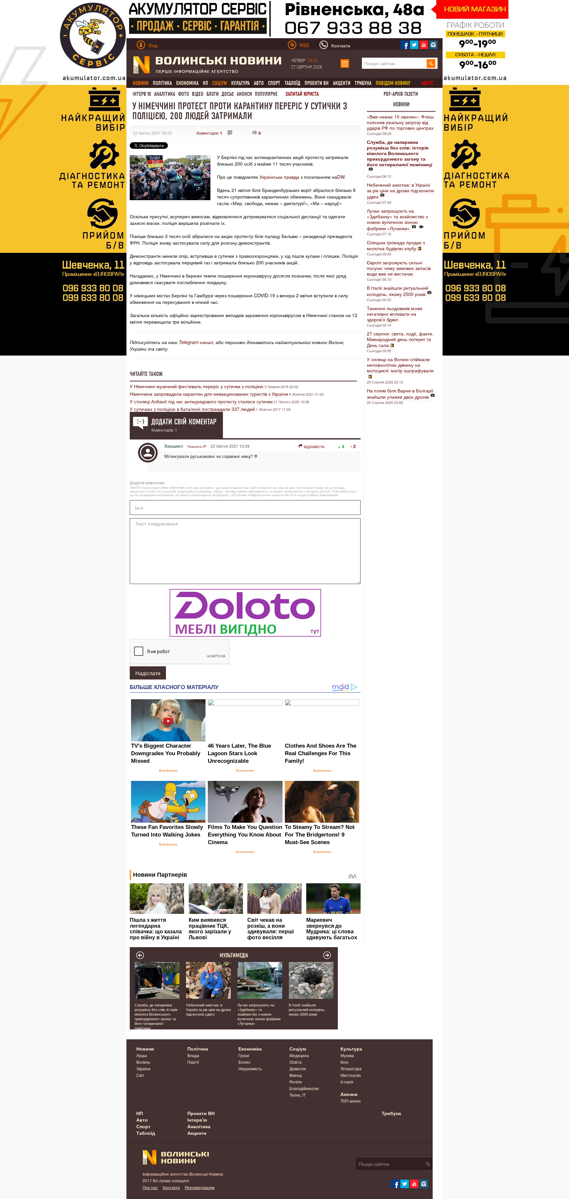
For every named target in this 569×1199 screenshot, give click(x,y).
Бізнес (244, 1062)
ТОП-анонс (350, 1101)
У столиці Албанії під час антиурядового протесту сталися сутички (201, 401)
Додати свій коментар (183, 421)
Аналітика (164, 94)
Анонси (244, 94)
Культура (240, 83)
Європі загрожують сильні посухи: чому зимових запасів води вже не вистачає (399, 268)
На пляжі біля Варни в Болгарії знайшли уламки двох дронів (400, 393)
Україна (143, 1068)
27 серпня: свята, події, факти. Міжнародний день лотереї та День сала (400, 339)
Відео (197, 94)
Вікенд (295, 1075)
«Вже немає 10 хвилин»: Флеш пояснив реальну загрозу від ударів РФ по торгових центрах (400, 122)
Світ (140, 1075)
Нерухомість (250, 1068)
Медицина (299, 1055)
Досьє (228, 94)
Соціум (297, 1048)
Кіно (344, 1062)
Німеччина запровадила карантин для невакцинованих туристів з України (209, 393)
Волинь (143, 1062)
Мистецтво (350, 1075)
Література (351, 1068)
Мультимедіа (234, 955)
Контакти (171, 1187)
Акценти (341, 83)
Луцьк (141, 1055)
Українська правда (279, 176)
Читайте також (146, 374)
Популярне (266, 94)
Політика (162, 83)
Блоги (212, 94)
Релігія (295, 1081)
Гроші (243, 1055)
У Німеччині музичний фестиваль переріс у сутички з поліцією (196, 386)
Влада (193, 1055)
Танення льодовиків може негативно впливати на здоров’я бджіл (394, 314)
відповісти (314, 446)
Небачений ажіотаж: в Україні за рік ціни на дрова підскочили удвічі (400, 190)
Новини (401, 104)
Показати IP (196, 446)
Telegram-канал (196, 342)
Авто (259, 83)
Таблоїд (292, 83)
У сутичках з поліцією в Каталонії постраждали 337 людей (192, 409)
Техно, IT (297, 1095)
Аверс (427, 83)
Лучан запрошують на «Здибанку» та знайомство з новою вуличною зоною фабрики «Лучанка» (397, 219)
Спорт (274, 83)
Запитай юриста (302, 94)
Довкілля (297, 1068)
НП (205, 83)
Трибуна (363, 83)
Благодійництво (304, 1088)
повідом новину (393, 83)
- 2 (353, 446)
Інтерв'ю (142, 94)
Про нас (150, 1187)
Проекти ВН (317, 83)
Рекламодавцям (199, 1187)
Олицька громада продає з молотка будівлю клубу (396, 245)
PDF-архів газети (401, 94)
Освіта (295, 1062)
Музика (347, 1055)
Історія (346, 1081)
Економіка (187, 83)
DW (340, 176)
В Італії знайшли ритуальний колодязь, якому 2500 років (397, 290)
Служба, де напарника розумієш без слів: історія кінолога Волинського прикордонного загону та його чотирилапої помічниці (156, 1016)
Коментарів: (209, 133)
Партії (193, 1062)
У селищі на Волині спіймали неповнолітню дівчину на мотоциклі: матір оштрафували (400, 365)
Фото (183, 94)
